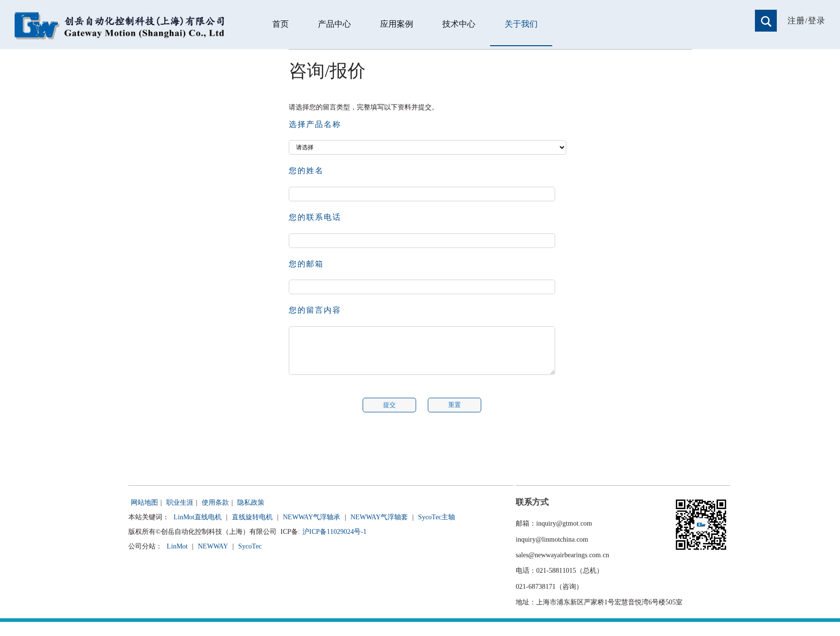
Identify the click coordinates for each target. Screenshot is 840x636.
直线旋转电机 (252, 517)
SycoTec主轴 (436, 517)
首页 (280, 24)
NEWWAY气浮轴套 (379, 517)
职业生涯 (179, 502)
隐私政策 (250, 502)
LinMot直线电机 (198, 517)
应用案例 (396, 24)
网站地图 (144, 502)
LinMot (177, 546)
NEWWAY (213, 546)
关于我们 (521, 24)
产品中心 (334, 24)
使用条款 (215, 502)
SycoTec (250, 546)
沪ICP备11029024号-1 (334, 531)
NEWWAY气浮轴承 (311, 517)
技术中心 (458, 24)
